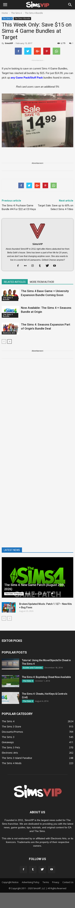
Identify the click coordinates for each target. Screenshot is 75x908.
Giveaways (8, 742)
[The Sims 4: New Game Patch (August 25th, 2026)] (37, 577)
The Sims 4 (7, 18)
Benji (27, 593)
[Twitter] (48, 266)
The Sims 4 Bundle (22, 18)
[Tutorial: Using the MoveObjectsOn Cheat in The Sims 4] (10, 665)
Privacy (55, 882)
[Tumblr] (41, 266)
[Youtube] (56, 266)
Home (5, 13)
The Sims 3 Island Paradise (17, 758)
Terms (46, 882)
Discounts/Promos (12, 731)
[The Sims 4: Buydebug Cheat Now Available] (10, 681)
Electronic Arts (9, 333)
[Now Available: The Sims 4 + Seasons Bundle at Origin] (10, 312)
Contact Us (67, 882)
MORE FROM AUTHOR (42, 282)
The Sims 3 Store (11, 726)
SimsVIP (9, 43)
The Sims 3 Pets (11, 747)
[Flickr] (26, 266)
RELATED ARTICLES (15, 282)
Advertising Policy (30, 882)
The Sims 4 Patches (14, 593)
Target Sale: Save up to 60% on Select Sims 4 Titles (55, 207)
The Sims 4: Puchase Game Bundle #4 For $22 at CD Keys (19, 207)
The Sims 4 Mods (11, 763)
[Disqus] (37, 411)
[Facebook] (19, 266)
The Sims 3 (8, 737)
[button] (70, 4)
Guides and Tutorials (32, 667)
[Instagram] (34, 266)
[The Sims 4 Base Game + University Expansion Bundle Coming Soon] (10, 295)
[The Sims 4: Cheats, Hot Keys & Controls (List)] (10, 698)
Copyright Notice (10, 882)
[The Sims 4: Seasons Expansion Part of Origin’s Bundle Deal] (10, 329)
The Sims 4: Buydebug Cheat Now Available (46, 677)
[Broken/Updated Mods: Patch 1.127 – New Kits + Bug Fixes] (9, 607)
